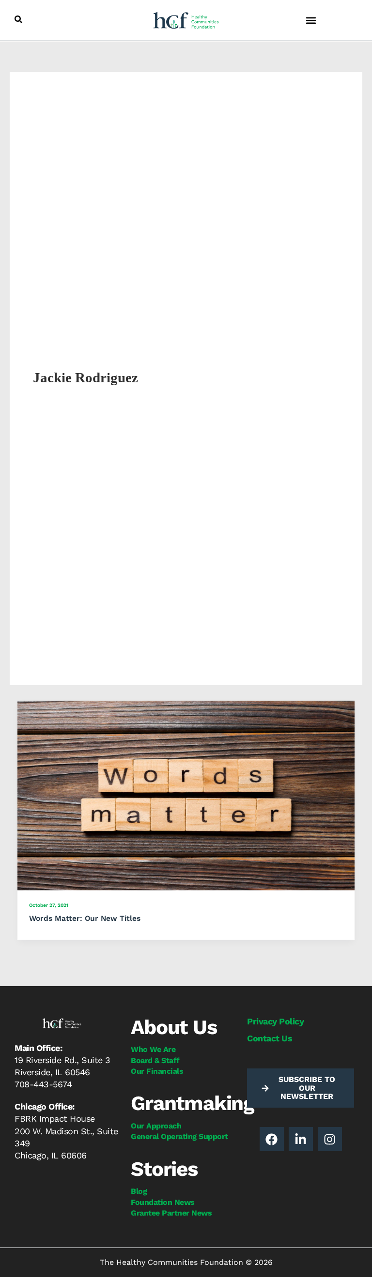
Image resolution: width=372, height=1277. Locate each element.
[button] (18, 19)
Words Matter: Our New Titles (84, 918)
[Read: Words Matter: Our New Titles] (186, 794)
